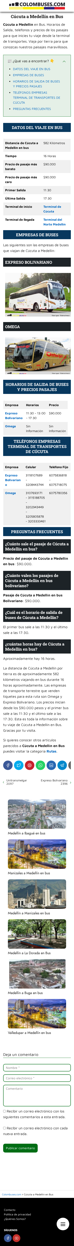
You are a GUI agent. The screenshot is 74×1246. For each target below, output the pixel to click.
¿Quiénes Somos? (15, 1218)
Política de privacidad (17, 1214)
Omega (10, 426)
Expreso (11, 413)
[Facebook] (8, 765)
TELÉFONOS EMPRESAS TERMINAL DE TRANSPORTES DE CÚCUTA (36, 97)
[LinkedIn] (51, 765)
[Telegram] (62, 765)
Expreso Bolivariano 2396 (54, 782)
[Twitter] (18, 765)
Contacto (9, 1209)
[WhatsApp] (40, 765)
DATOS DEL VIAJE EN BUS (31, 69)
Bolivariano (13, 418)
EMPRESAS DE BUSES (28, 75)
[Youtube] (16, 1238)
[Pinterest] (29, 765)
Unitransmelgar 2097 (16, 782)
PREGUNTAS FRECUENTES (32, 109)
